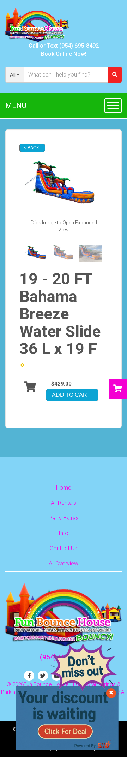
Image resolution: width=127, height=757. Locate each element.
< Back (31, 147)
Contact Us (63, 548)
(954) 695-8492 (79, 45)
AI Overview (63, 563)
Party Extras (64, 518)
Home (63, 487)
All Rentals (63, 502)
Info (63, 533)
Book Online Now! (63, 53)
